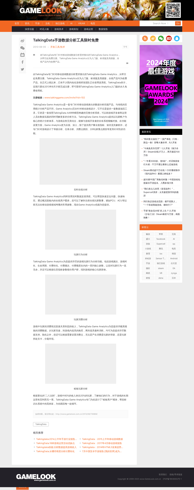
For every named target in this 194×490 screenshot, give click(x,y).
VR (161, 273)
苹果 (161, 234)
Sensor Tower (161, 258)
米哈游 (148, 258)
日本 (174, 278)
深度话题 (29, 29)
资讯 (27, 23)
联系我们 (163, 474)
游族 (148, 244)
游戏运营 (88, 29)
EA (174, 268)
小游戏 (148, 248)
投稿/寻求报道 (176, 474)
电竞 (93, 23)
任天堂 (174, 263)
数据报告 (103, 29)
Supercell (161, 244)
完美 (174, 234)
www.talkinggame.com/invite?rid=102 (64, 97)
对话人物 (44, 29)
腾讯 (161, 248)
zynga (174, 273)
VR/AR (81, 23)
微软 (148, 268)
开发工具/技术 (57, 46)
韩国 (174, 253)
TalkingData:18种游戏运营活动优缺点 (55, 443)
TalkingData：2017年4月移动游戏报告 (102, 443)
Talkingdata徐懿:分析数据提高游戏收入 (56, 447)
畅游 (148, 234)
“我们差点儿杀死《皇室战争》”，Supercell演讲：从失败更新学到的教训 (161, 192)
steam (161, 268)
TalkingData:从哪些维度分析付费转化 (55, 451)
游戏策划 (73, 29)
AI (71, 23)
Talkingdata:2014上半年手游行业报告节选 (57, 439)
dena (160, 278)
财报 (148, 278)
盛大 (148, 239)
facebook (161, 239)
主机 (47, 23)
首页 (17, 23)
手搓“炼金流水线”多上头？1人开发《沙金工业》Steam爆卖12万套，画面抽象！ (161, 214)
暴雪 (148, 253)
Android (174, 258)
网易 (148, 273)
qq (174, 244)
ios (161, 253)
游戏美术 (58, 29)
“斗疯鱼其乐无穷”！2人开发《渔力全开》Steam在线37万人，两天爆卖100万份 (161, 151)
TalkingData (40, 424)
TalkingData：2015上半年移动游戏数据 (102, 439)
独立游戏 (60, 23)
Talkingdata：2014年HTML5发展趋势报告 (102, 447)
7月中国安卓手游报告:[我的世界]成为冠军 (102, 451)
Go (178, 23)
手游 (37, 23)
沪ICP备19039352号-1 (172, 479)
